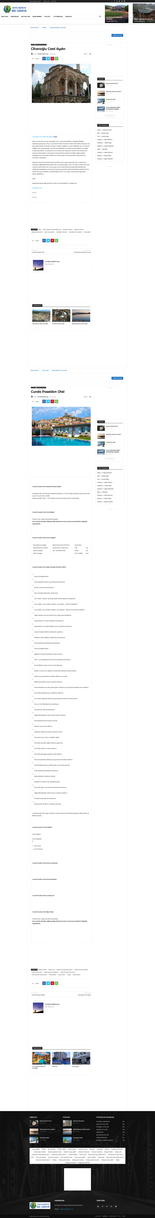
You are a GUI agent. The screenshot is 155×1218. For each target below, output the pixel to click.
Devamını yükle (109, 115)
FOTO (119, 1216)
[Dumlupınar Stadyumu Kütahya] (116, 13)
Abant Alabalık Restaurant (143, 19)
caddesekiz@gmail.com (66, 1209)
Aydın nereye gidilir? (49, 232)
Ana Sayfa (34, 27)
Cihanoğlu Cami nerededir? (75, 232)
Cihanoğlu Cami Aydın (61, 232)
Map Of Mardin (108, 159)
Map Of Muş (107, 155)
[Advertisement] (63, 9)
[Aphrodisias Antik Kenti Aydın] (41, 315)
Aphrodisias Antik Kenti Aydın (40, 323)
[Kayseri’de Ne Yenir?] (101, 85)
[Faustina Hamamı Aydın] (61, 315)
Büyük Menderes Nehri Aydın (79, 323)
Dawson (99, 159)
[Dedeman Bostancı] (67, 1123)
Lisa (98, 136)
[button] (100, 16)
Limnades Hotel (77, 1137)
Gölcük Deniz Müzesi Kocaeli (82, 252)
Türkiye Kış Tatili (110, 99)
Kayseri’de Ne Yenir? (112, 83)
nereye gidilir (87, 232)
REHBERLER (105, 1216)
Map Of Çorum (108, 152)
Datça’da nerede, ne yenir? (113, 91)
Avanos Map (105, 136)
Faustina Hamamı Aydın (58, 323)
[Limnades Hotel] (67, 1140)
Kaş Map (105, 149)
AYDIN (44, 27)
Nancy (99, 130)
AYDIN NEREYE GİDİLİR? (58, 27)
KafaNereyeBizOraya (112, 21)
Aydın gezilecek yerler (37, 232)
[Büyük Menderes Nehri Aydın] (81, 315)
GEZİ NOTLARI (112, 1216)
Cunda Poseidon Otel (38, 252)
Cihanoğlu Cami (37, 188)
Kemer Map (108, 143)
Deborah (99, 146)
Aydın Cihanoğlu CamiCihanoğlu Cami (52, 229)
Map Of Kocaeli (107, 130)
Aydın (40, 229)
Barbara (99, 155)
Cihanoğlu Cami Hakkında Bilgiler (42, 136)
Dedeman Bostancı (78, 1121)
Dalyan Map (105, 133)
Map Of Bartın (108, 139)
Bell (98, 133)
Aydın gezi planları (79, 229)
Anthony (99, 139)
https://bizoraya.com (49, 264)
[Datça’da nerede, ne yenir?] (101, 93)
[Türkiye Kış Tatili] (101, 101)
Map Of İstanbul (108, 146)
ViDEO (123, 1216)
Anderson (100, 143)
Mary (98, 149)
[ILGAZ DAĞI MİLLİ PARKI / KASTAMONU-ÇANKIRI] (101, 109)
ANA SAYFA (98, 1216)
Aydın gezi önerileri (68, 229)
